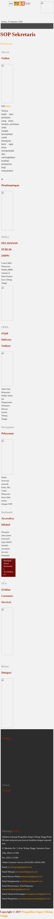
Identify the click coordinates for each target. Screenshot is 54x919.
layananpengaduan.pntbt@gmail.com (34, 899)
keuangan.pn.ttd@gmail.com (38, 894)
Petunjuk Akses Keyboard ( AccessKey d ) (8, 568)
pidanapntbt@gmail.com (31, 876)
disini (8, 106)
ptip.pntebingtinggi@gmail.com (16, 889)
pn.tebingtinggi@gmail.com (20, 867)
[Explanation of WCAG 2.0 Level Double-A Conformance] (15, 3)
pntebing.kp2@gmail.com (31, 881)
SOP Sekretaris (6, 44)
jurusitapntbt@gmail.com (27, 872)
